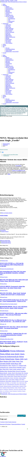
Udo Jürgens (8, 41)
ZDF (20, 363)
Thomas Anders (17, 376)
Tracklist (1, 386)
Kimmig (1, 376)
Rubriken (5, 5)
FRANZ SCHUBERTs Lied (18, 170)
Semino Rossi (17, 254)
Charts (22, 354)
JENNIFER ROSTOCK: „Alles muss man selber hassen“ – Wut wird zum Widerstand (13, 314)
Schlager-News (8, 7)
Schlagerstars (5, 23)
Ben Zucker (22, 250)
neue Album (18, 165)
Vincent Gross (16, 389)
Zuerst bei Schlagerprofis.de (9, 356)
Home (4, 4)
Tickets (5, 376)
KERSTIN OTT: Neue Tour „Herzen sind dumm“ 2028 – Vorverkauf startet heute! (14, 327)
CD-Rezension (8, 12)
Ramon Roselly (3, 249)
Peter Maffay (14, 382)
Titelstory (7, 6)
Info (3, 46)
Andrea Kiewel (13, 367)
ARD (1, 384)
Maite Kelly (6, 369)
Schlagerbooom (4, 367)
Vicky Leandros (8, 43)
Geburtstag (14, 381)
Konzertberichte (11, 18)
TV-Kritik (10, 22)
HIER (9, 174)
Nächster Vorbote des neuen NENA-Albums (11, 154)
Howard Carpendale (9, 32)
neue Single (15, 354)
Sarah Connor (10, 254)
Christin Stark (3, 374)
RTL (26, 382)
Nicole (1, 387)
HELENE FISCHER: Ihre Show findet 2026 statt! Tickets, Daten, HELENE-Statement (14, 280)
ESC (9, 19)
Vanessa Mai (16, 250)
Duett (9, 392)
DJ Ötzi (25, 386)
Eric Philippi (7, 382)
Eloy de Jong (10, 249)
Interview (1, 389)
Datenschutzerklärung (16, 424)
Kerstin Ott (7, 33)
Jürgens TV (15, 365)
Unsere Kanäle (8, 50)
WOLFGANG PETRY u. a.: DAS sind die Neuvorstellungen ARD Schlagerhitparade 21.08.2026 (11, 265)
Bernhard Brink (11, 371)
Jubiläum (17, 379)
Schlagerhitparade (10, 384)
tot (10, 382)
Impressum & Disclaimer (5, 424)
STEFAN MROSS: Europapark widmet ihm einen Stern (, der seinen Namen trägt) (13, 112)
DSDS (17, 381)
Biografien (7, 11)
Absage (1, 392)
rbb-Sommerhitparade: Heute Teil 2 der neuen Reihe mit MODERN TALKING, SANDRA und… (13, 109)
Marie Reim (8, 34)
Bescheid (13, 255)
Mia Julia (6, 253)
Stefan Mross (14, 363)
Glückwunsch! (11, 21)
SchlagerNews (3, 400)
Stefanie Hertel (18, 374)
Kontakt (4, 52)
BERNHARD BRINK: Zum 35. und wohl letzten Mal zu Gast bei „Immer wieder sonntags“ (13, 307)
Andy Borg (7, 26)
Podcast (4, 45)
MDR (22, 359)
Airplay (10, 373)
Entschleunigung (6, 155)
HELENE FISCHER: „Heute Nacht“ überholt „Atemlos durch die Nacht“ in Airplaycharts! (13, 113)
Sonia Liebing (21, 389)
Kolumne (7, 13)
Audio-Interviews (9, 15)
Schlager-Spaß (22, 365)
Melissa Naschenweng (10, 37)
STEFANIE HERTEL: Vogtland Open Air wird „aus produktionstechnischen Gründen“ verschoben (13, 335)
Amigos (11, 377)
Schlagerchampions (10, 374)
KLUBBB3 (24, 253)
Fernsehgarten (4, 365)
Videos (4, 44)
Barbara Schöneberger (10, 387)
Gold (3, 384)
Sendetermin (5, 387)
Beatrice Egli (8, 27)
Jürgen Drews (23, 248)
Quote (18, 361)
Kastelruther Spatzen (4, 248)
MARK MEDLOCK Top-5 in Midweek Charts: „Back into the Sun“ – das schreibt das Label (13, 320)
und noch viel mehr (9, 16)
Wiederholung (11, 389)
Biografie (19, 387)
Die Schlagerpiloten (17, 251)
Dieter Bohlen (8, 381)
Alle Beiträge (3, 230)
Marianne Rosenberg (7, 386)
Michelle (7, 38)
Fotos (18, 382)
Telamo (17, 359)
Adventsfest (21, 386)
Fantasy (11, 253)
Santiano (2, 253)
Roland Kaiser (8, 39)
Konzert (26, 373)
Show (9, 365)
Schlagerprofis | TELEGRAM (11, 51)
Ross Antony (8, 40)
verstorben (23, 387)
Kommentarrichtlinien (10, 49)
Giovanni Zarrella (9, 29)
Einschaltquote (6, 389)
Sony (6, 384)
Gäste (13, 361)
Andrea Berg (8, 24)
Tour (21, 361)
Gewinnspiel (11, 17)
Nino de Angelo (23, 384)
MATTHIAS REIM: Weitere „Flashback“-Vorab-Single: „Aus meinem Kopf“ (14, 342)
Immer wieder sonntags (15, 369)
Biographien (2, 404)
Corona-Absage (12, 379)
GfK (20, 379)
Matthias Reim (8, 35)
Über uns (7, 47)
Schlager (5, 350)
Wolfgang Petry (5, 392)
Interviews (7, 10)
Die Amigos (24, 251)
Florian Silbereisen (9, 28)
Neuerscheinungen (9, 9)
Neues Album (5, 354)
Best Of (13, 373)
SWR (22, 369)
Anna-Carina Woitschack (5, 377)
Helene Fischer (8, 30)
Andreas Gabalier (4, 250)
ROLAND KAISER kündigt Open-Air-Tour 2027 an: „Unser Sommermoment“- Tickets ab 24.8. (14, 300)
